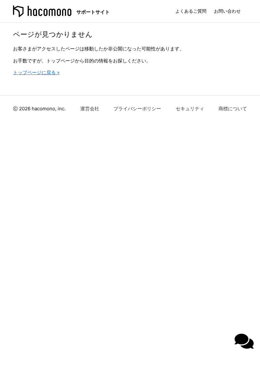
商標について (232, 109)
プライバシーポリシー (137, 109)
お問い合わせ (227, 11)
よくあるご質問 (190, 11)
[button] (244, 341)
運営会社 (89, 109)
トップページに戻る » (36, 72)
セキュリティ (190, 109)
